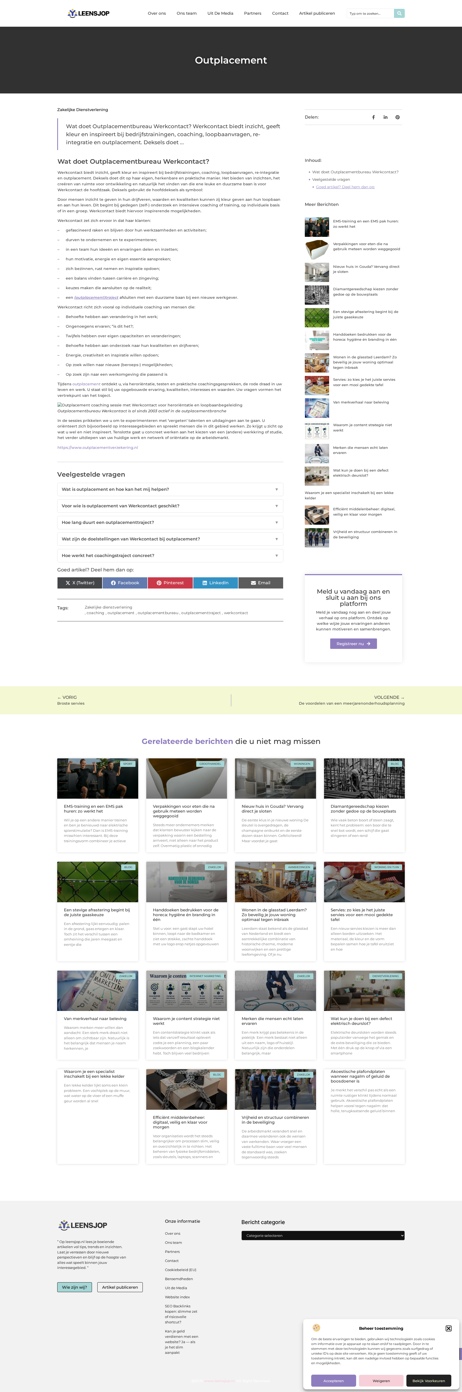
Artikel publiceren (317, 13)
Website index (177, 1297)
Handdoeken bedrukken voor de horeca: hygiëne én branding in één (185, 914)
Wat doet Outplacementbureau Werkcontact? (355, 172)
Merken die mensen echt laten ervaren (272, 1021)
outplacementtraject (201, 612)
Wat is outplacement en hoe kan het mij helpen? (170, 489)
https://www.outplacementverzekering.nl (97, 447)
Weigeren (381, 1381)
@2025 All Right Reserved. (231, 1381)
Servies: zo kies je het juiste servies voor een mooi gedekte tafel (362, 914)
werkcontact (236, 612)
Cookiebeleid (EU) (180, 1270)
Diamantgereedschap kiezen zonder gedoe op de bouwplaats (363, 809)
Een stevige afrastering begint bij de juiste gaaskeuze (97, 912)
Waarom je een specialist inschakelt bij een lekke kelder (94, 1074)
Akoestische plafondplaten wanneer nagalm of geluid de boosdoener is (360, 1076)
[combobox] (370, 13)
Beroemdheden (179, 1279)
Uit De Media (220, 13)
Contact (280, 13)
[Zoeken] (399, 13)
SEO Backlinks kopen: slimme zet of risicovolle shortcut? (181, 1314)
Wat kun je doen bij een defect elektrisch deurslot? (361, 1021)
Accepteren (334, 1381)
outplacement (86, 384)
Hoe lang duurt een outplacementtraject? (170, 522)
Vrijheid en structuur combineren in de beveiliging (275, 1120)
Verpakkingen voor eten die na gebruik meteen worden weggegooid (184, 811)
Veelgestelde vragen (331, 179)
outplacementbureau (158, 612)
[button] (448, 1328)
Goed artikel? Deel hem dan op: (345, 187)
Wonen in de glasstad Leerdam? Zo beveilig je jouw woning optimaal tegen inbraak (365, 362)
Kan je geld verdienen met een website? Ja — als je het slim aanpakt (181, 1342)
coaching (96, 612)
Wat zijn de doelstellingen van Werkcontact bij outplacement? (170, 539)
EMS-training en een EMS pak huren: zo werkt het (93, 809)
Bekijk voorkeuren (429, 1381)
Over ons (157, 13)
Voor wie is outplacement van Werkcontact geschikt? (170, 505)
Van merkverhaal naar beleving (361, 402)
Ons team (187, 13)
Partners (252, 13)
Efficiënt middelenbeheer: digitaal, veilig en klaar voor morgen (180, 1122)
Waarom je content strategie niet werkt (186, 1021)
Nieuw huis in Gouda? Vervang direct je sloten (272, 809)
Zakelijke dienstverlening (82, 109)
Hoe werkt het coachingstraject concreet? (170, 555)
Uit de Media (176, 1288)
